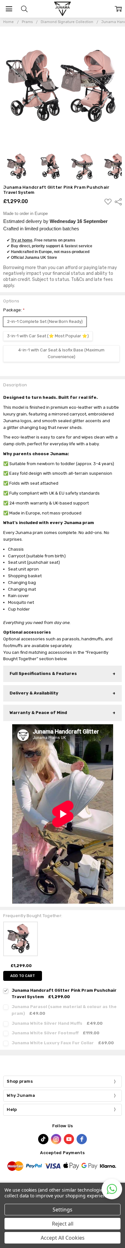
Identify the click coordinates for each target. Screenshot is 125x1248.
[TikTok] (43, 1139)
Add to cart (22, 976)
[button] (112, 1189)
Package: (14, 310)
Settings (62, 1209)
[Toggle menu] (9, 9)
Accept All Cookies (63, 1237)
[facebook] (82, 1139)
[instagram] (56, 1139)
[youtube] (69, 1139)
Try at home (21, 240)
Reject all (62, 1223)
